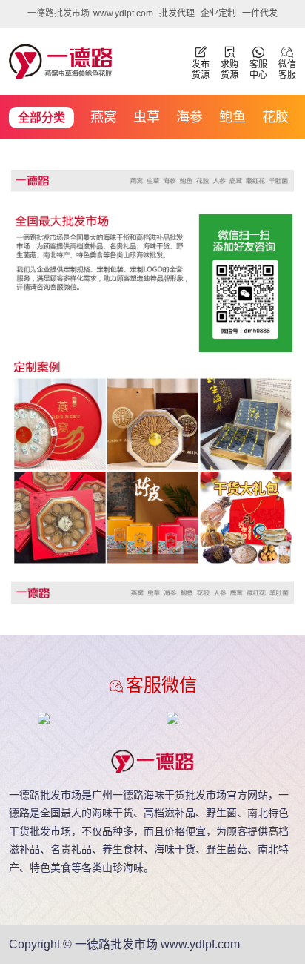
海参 (189, 117)
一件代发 (260, 13)
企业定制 (218, 13)
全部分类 (41, 117)
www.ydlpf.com (123, 13)
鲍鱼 (232, 117)
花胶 (275, 117)
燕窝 (103, 117)
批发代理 (177, 13)
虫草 (146, 117)
